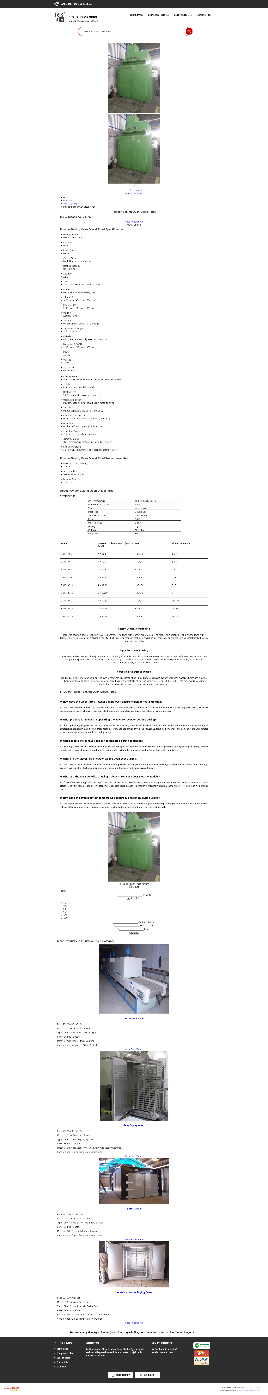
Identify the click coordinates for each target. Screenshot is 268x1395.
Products (67, 200)
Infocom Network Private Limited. (249, 1390)
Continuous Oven (134, 1018)
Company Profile (159, 15)
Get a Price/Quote (134, 221)
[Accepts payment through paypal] (201, 1364)
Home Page (136, 15)
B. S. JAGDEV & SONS (83, 18)
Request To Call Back (134, 193)
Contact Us (204, 15)
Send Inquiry (136, 190)
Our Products (183, 15)
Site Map (61, 1366)
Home (66, 197)
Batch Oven (134, 1208)
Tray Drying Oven (134, 1125)
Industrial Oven (70, 203)
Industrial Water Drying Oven (134, 1292)
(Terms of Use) (255, 1388)
